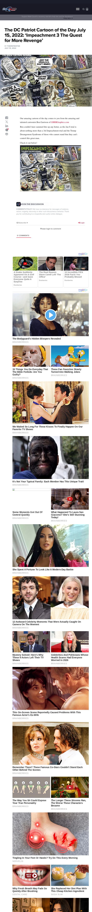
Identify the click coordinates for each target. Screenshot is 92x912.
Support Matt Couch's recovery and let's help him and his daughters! (47, 17)
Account (87, 9)
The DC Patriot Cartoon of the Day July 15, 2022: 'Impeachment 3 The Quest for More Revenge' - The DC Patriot (9, 9)
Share (6, 117)
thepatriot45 (13, 46)
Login (82, 223)
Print (6, 134)
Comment (6, 130)
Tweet (6, 122)
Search (83, 9)
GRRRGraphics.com (60, 122)
